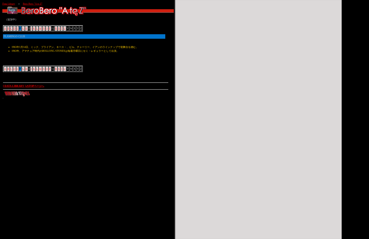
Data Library (8, 3)
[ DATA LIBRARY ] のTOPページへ (23, 86)
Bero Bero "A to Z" (32, 3)
